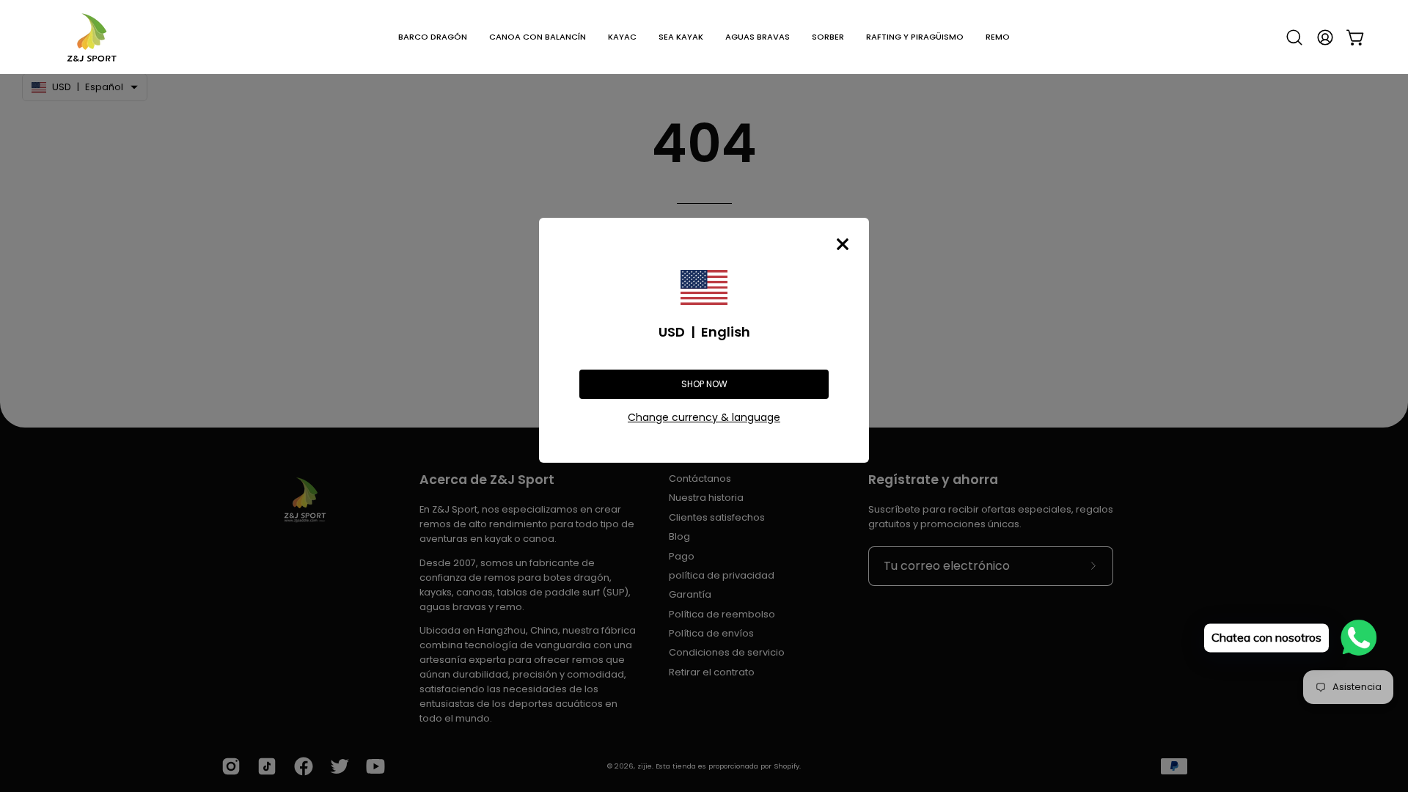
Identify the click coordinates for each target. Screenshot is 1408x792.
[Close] (842, 244)
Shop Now (704, 384)
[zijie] (91, 37)
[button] (432, 37)
